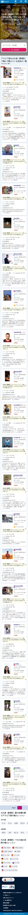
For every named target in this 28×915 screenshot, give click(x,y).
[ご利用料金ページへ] (8, 886)
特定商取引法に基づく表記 (9, 905)
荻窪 (10, 832)
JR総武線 (3, 829)
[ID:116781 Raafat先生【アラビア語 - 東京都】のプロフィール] (14, 529)
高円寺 (22, 832)
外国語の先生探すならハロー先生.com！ (12, 892)
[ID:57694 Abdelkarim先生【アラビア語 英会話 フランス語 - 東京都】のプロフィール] (14, 492)
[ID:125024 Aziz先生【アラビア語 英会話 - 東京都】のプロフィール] (14, 453)
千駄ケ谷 (22, 823)
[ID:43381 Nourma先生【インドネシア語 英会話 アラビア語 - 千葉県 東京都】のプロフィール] (14, 309)
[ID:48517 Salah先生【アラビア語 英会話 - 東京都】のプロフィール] (14, 349)
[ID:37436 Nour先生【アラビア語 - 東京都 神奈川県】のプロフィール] (14, 199)
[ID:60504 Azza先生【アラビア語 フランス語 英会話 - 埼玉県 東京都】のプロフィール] (14, 680)
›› (18, 807)
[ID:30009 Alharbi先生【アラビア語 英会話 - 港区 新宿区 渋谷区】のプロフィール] (14, 784)
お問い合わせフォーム (8, 897)
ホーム (2, 5)
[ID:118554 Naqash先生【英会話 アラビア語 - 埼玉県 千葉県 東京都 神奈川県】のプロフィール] (14, 123)
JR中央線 (14, 5)
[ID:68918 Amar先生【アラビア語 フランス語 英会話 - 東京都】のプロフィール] (14, 233)
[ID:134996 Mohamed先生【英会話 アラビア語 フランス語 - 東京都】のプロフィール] (14, 269)
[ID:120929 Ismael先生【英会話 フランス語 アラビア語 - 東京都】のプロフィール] (14, 418)
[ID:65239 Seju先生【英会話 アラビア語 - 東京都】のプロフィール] (14, 642)
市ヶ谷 (3, 823)
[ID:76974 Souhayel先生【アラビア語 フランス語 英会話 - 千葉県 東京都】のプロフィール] (14, 565)
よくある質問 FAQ (7, 900)
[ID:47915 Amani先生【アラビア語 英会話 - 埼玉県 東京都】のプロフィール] (14, 748)
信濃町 (16, 823)
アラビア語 (8, 5)
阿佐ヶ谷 (16, 832)
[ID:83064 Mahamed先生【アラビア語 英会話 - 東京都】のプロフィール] (14, 385)
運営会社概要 (6, 902)
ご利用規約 (22, 39)
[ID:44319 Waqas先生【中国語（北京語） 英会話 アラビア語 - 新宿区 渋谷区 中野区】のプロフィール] (14, 715)
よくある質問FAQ (15, 39)
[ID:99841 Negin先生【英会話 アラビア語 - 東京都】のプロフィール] (14, 85)
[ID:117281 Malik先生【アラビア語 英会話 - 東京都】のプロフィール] (14, 162)
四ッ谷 (9, 823)
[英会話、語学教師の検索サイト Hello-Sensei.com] (5, 1)
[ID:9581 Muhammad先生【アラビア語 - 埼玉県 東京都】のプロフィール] (14, 602)
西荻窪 (3, 832)
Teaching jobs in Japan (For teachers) (12, 910)
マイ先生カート (6, 895)
